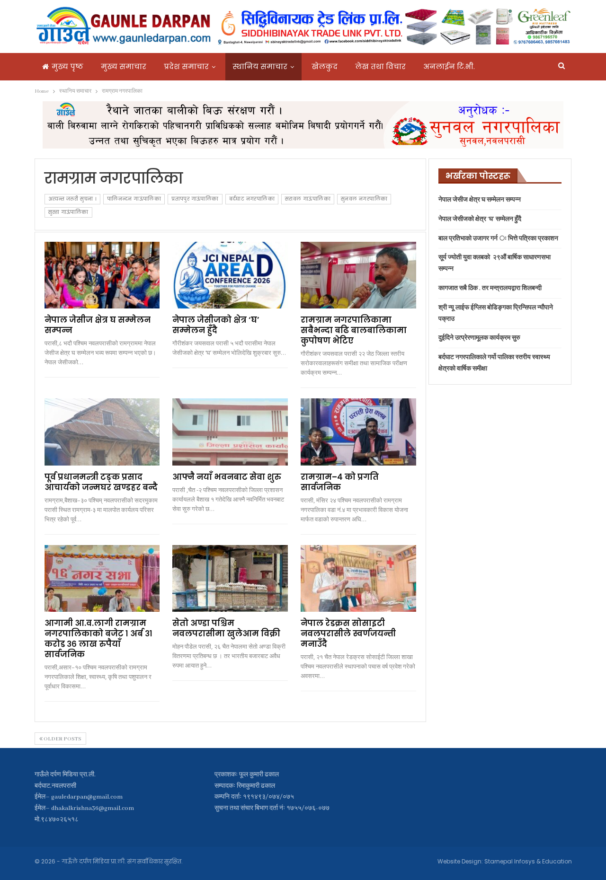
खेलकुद (325, 66)
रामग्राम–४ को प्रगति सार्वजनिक (340, 482)
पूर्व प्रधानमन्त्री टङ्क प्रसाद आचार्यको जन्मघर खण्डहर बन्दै (101, 482)
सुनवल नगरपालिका (364, 198)
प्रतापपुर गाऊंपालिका (194, 198)
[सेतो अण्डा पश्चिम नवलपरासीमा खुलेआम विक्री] (230, 578)
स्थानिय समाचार (260, 66)
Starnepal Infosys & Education (528, 861)
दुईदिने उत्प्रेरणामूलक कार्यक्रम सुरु (479, 338)
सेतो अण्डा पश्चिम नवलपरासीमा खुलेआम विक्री (226, 628)
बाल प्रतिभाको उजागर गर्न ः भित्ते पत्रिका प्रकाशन (498, 239)
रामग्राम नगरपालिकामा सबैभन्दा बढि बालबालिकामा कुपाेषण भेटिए (354, 330)
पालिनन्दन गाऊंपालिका (134, 198)
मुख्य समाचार (123, 66)
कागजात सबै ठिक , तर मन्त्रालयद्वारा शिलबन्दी (490, 288)
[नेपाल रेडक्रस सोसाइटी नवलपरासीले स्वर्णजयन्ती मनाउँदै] (358, 578)
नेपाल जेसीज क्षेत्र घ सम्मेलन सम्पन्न (98, 325)
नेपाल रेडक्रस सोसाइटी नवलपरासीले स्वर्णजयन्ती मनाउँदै (348, 633)
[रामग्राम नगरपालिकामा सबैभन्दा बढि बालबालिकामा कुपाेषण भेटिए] (358, 275)
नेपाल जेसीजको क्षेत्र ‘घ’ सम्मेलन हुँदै (215, 325)
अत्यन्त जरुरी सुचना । (72, 198)
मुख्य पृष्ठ (67, 66)
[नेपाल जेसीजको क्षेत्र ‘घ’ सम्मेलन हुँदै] (230, 275)
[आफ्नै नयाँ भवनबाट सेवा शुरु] (230, 431)
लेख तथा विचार (380, 66)
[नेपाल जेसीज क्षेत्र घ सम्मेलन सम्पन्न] (102, 275)
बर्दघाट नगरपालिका (252, 198)
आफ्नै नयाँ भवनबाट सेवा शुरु (226, 477)
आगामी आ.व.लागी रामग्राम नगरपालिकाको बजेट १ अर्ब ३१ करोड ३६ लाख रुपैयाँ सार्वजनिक (98, 638)
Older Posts (62, 739)
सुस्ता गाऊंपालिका (68, 212)
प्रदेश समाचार (186, 66)
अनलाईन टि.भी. (449, 66)
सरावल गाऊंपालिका (307, 198)
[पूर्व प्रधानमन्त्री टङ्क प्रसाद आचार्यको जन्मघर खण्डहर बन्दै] (102, 431)
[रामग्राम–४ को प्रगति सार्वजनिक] (358, 431)
